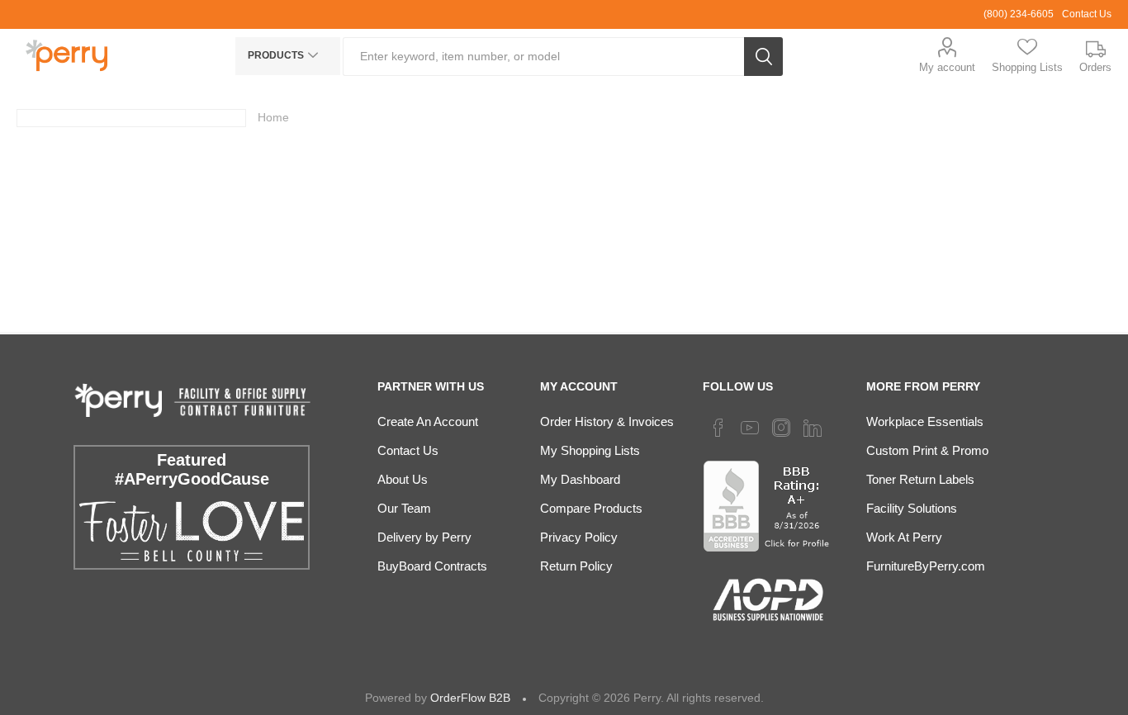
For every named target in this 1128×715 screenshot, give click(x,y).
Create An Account (427, 421)
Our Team (404, 508)
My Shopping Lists (590, 450)
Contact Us (1086, 14)
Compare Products (591, 508)
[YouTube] (750, 427)
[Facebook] (718, 427)
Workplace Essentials (924, 421)
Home (273, 117)
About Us (402, 479)
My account (947, 67)
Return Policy (576, 566)
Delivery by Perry (424, 537)
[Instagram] (781, 427)
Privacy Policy (579, 537)
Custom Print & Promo (927, 450)
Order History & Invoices (607, 421)
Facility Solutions (911, 508)
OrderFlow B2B (470, 697)
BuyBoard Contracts (432, 566)
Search (763, 56)
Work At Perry (904, 537)
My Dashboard (580, 479)
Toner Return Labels (920, 479)
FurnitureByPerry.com (925, 566)
